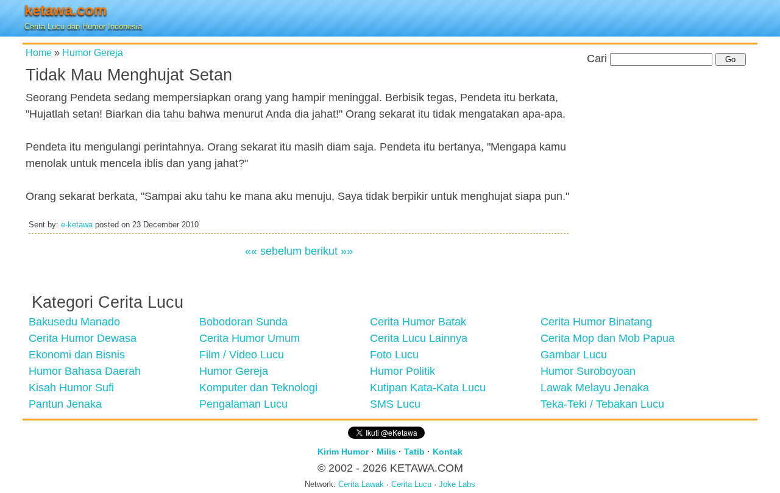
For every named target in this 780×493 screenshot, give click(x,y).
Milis (386, 451)
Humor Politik (402, 371)
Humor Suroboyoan (588, 371)
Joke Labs (457, 484)
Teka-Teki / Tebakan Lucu (602, 404)
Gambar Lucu (574, 355)
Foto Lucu (394, 355)
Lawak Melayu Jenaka (595, 387)
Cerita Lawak (361, 484)
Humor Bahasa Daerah (85, 371)
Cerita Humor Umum (249, 338)
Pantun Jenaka (65, 404)
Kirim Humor (343, 451)
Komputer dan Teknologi (258, 387)
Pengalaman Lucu (243, 404)
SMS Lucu (395, 404)
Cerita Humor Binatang (596, 322)
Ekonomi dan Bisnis (77, 355)
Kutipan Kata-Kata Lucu (428, 387)
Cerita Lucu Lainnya (418, 338)
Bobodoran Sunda (243, 322)
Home (39, 52)
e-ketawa (77, 225)
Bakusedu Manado (74, 322)
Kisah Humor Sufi (71, 387)
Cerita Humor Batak (418, 322)
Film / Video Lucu (241, 355)
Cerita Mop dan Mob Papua (608, 338)
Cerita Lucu (411, 484)
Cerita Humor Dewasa (82, 338)
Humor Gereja (92, 52)
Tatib (414, 451)
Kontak (448, 451)
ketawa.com (65, 10)
